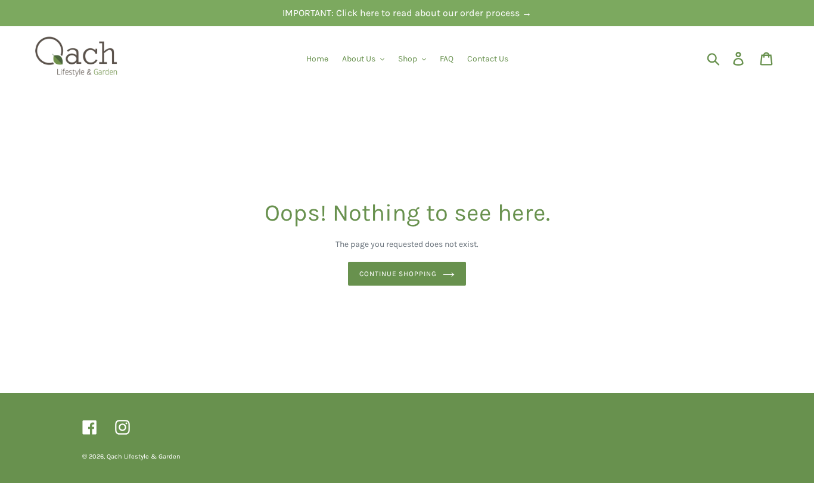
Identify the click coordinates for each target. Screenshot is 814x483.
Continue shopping (398, 274)
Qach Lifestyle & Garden (144, 456)
